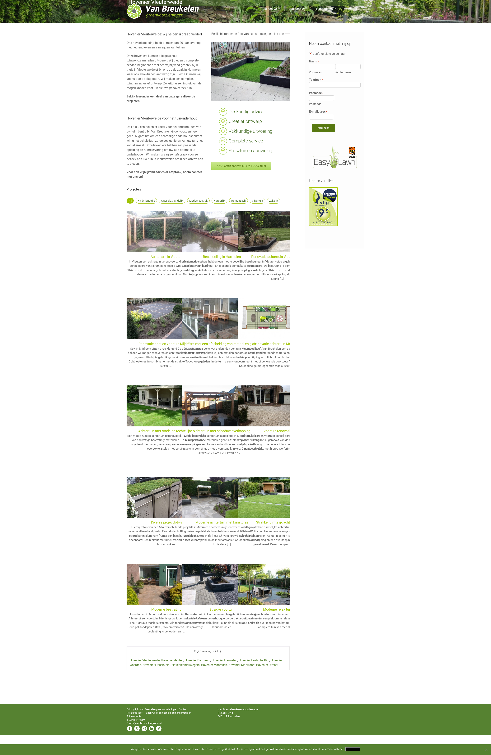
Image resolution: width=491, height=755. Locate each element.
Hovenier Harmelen (224, 660)
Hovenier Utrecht (267, 665)
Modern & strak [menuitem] (198, 200)
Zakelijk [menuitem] (273, 200)
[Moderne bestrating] (155, 566)
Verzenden (323, 127)
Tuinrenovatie (134, 716)
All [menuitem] (130, 200)
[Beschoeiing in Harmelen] (211, 213)
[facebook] (129, 728)
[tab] (208, 651)
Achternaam (343, 72)
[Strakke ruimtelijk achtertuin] (266, 479)
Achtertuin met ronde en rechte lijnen (166, 431)
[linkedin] (151, 728)
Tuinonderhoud (180, 712)
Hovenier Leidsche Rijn (254, 660)
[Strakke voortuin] (211, 566)
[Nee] (486, 750)
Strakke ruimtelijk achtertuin (277, 522)
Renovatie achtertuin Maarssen (277, 344)
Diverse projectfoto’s (166, 522)
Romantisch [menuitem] (238, 200)
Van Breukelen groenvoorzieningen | (159, 709)
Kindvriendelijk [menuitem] (146, 200)
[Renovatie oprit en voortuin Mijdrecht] (155, 300)
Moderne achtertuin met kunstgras (221, 522)
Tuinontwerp (151, 712)
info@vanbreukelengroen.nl (145, 723)
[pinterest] (158, 728)
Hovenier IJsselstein (156, 665)
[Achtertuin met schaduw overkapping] (211, 387)
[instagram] (144, 728)
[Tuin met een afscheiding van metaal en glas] (211, 300)
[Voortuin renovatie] (266, 387)
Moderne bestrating (166, 609)
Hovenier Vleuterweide (145, 660)
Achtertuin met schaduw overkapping (221, 431)
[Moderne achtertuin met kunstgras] (211, 479)
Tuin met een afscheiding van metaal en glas (222, 344)
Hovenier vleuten (172, 660)
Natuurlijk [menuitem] (219, 200)
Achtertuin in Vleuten (166, 257)
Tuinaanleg (165, 712)
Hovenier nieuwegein (186, 665)
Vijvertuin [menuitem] (257, 200)
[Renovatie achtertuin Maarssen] (266, 300)
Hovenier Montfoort (241, 665)
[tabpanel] (208, 662)
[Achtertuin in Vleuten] (155, 213)
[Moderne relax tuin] (266, 566)
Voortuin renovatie (278, 431)
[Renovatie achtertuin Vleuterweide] (266, 213)
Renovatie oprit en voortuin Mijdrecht (166, 344)
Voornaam (315, 72)
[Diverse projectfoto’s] (155, 479)
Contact (183, 709)
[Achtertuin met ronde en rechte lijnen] (155, 387)
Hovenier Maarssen (214, 665)
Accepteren (353, 749)
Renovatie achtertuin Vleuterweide (277, 257)
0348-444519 (137, 719)
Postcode (315, 104)
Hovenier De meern (197, 660)
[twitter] (137, 728)
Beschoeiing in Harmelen (222, 257)
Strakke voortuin (221, 609)
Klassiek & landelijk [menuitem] (172, 200)
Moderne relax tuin (277, 609)
